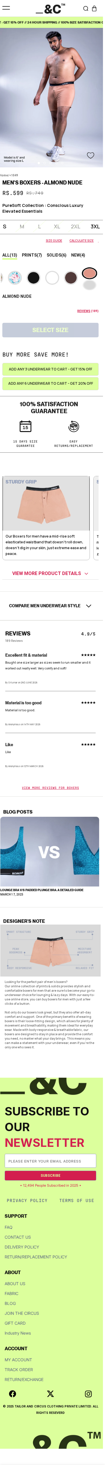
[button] (94, 8)
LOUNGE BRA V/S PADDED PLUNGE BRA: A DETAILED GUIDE (41, 890)
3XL (95, 226)
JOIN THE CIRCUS (22, 1313)
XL (57, 226)
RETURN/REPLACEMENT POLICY (36, 1256)
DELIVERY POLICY (22, 1246)
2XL (75, 226)
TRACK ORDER (19, 1369)
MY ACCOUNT (18, 1359)
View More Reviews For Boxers (50, 788)
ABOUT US (15, 1283)
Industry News (18, 1332)
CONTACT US (18, 1237)
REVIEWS (83, 311)
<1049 (13, 175)
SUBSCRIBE (50, 1176)
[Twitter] (50, 1393)
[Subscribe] (91, 1161)
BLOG (10, 1303)
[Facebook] (12, 1393)
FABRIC (11, 1293)
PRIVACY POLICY (27, 1200)
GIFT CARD (15, 1323)
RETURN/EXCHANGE (24, 1379)
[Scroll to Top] (94, 1434)
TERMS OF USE (76, 1200)
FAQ (9, 1227)
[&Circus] (50, 8)
